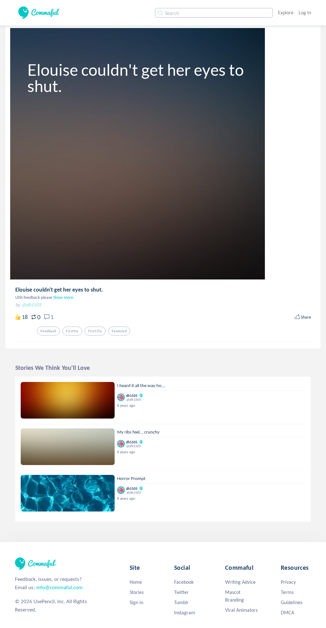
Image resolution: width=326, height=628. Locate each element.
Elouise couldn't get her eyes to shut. (59, 289)
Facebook (184, 582)
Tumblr (181, 602)
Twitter (181, 592)
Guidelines (291, 602)
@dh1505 (31, 305)
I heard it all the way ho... (141, 385)
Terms (287, 592)
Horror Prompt (131, 478)
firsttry (72, 331)
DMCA (287, 613)
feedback (48, 331)
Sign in (136, 602)
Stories (137, 592)
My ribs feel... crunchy (138, 432)
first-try (95, 331)
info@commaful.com (59, 587)
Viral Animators (241, 610)
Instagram (184, 613)
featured (119, 331)
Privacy (288, 582)
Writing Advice (240, 582)
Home (136, 582)
